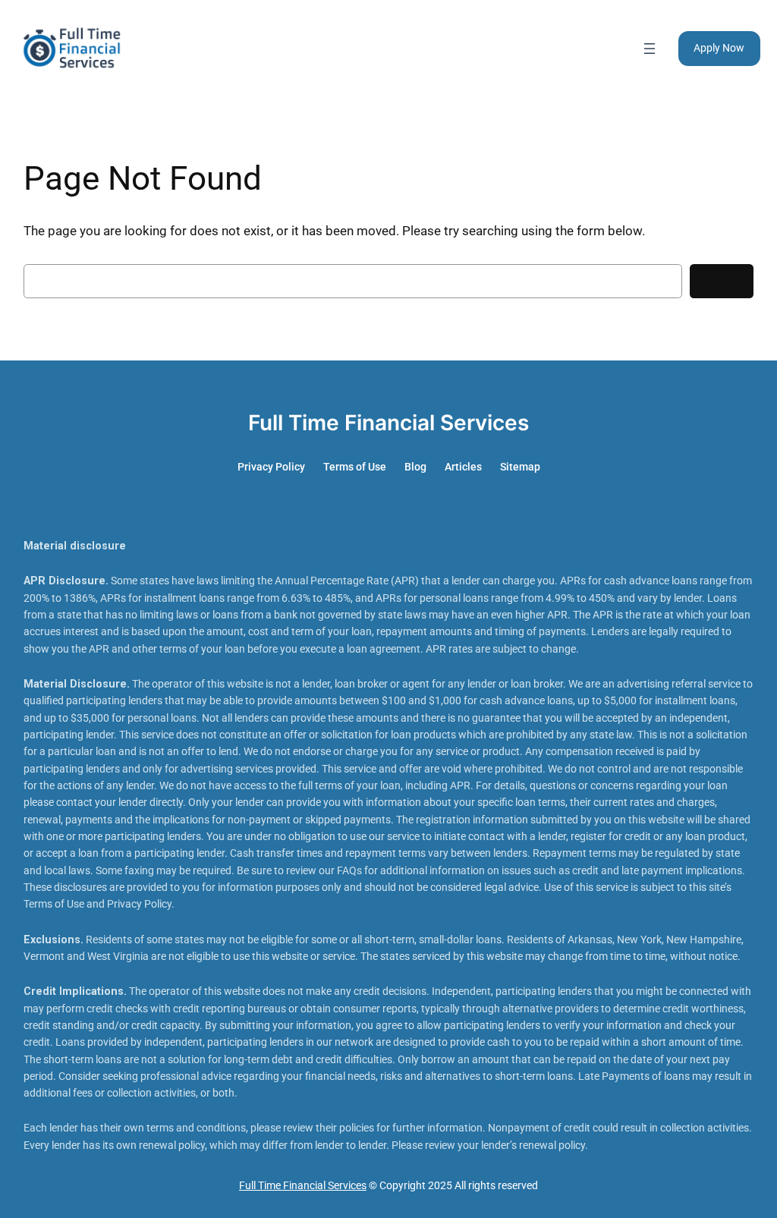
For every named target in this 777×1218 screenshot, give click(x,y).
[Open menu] (649, 48)
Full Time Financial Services (388, 423)
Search (721, 281)
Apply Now (719, 48)
